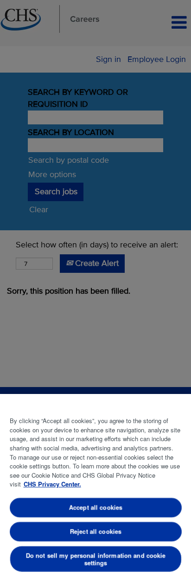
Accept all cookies (95, 507)
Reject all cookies (95, 531)
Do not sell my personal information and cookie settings (95, 559)
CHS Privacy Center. (52, 484)
